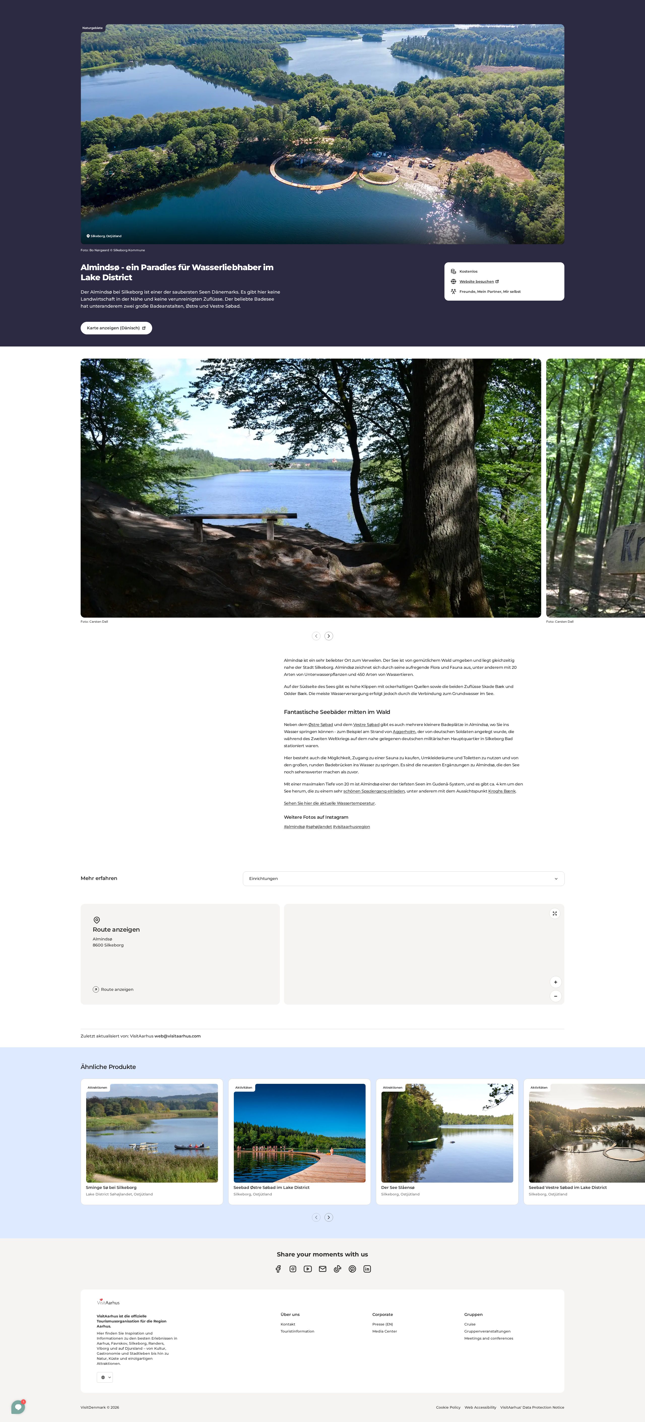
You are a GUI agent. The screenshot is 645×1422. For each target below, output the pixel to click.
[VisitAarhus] (112, 1302)
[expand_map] (554, 913)
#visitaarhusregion (351, 826)
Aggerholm (404, 731)
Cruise (470, 1324)
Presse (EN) (382, 1324)
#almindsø (294, 826)
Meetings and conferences (488, 1338)
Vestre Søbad (366, 724)
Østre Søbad (320, 724)
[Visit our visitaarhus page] (278, 1269)
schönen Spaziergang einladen (374, 791)
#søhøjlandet (319, 826)
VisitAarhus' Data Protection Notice (532, 1407)
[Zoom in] (556, 982)
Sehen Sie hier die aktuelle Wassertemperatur (329, 803)
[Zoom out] (556, 996)
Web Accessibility (480, 1407)
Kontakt (288, 1324)
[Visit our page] (292, 1269)
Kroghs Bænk (501, 791)
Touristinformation (297, 1331)
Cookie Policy (448, 1407)
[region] (424, 954)
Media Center (384, 1331)
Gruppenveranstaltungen (487, 1331)
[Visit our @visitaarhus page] (337, 1269)
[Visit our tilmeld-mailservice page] (322, 1269)
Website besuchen (477, 281)
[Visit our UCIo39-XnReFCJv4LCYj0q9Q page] (307, 1269)
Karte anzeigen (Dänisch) (113, 328)
